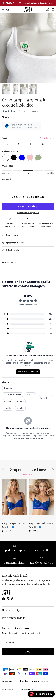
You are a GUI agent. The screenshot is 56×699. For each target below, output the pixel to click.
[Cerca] (9, 9)
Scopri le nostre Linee (28, 469)
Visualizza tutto (27, 474)
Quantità (6, 179)
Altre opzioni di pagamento (28, 213)
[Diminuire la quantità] (4, 185)
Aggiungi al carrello (28, 197)
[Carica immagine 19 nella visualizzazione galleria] (28, 48)
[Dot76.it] (28, 9)
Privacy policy (7, 681)
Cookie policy (22, 681)
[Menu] (3, 9)
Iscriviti (28, 651)
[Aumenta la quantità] (15, 185)
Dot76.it (12, 689)
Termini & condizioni (39, 681)
